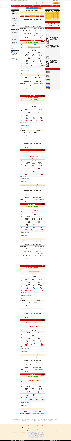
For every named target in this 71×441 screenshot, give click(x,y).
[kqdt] (15, 48)
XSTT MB (35, 418)
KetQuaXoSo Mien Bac (22, 418)
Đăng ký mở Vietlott (14, 430)
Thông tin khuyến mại (14, 429)
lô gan (23, 73)
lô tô (26, 71)
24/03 (42, 16)
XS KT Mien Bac (38, 419)
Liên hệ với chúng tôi (25, 430)
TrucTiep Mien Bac (15, 419)
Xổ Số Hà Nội (34, 378)
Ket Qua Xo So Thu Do (32, 420)
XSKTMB (33, 419)
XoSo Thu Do (56, 419)
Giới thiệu (12, 440)
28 (48, 12)
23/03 (37, 16)
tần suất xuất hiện (26, 68)
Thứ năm (21, 378)
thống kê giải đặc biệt (27, 70)
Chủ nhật (21, 208)
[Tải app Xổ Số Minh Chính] (32, 98)
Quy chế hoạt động (25, 427)
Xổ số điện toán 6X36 (23, 28)
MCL (59, 440)
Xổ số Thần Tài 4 (22, 35)
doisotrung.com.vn (20, 0)
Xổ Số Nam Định (33, 269)
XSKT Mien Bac (43, 419)
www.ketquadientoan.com (37, 427)
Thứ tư (21, 44)
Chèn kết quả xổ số (21, 440)
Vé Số (30, 77)
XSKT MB (26, 419)
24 (46, 18)
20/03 (22, 16)
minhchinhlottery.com (14, 0)
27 (46, 12)
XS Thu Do (47, 419)
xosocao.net (25, 0)
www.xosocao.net (35, 430)
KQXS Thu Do (22, 420)
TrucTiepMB (56, 418)
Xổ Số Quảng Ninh (34, 99)
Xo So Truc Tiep (49, 420)
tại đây (59, 0)
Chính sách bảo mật (25, 429)
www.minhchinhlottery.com (37, 428)
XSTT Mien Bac (40, 418)
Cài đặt (39, 8)
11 (48, 15)
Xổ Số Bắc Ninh (34, 44)
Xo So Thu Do (52, 419)
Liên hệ (16, 440)
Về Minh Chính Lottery (14, 427)
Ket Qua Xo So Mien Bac (30, 418)
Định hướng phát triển (14, 428)
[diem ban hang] (15, 45)
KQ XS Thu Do (26, 420)
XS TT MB (47, 418)
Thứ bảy (21, 269)
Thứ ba (21, 99)
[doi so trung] (15, 47)
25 (48, 18)
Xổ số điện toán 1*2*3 (23, 83)
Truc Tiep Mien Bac (21, 419)
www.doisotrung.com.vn (36, 429)
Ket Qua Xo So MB (16, 418)
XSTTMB (44, 418)
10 (46, 15)
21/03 (26, 16)
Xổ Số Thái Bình (34, 208)
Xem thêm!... (42, 30)
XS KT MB (29, 419)
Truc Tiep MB (52, 418)
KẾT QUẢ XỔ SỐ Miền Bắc (31, 40)
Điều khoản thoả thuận (25, 428)
